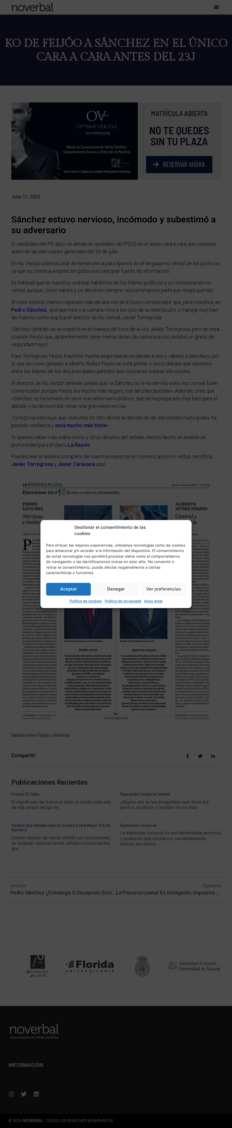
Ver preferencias (163, 589)
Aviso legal (153, 601)
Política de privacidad (123, 601)
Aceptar (68, 589)
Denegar (116, 589)
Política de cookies (86, 601)
